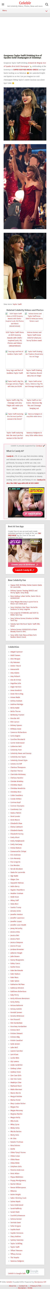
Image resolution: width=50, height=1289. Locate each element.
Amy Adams (14, 673)
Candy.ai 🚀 (40, 446)
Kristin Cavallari (16, 1040)
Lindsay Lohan (15, 1068)
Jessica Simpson (16, 942)
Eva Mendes (15, 865)
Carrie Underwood (17, 743)
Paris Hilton (14, 1173)
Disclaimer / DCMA (25, 1288)
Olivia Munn (14, 1159)
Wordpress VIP (40, 1282)
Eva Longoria (15, 862)
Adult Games (15, 655)
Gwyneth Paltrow (17, 883)
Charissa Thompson (17, 767)
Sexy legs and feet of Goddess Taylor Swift (14, 371)
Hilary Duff (14, 900)
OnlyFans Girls (16, 1166)
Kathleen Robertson (18, 991)
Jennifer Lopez (16, 921)
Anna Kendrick (16, 690)
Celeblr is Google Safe (17, 1273)
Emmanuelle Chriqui (18, 851)
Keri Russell (15, 1019)
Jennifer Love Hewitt (18, 925)
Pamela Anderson (17, 1170)
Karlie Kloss (15, 967)
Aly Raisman (15, 662)
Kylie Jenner (15, 1044)
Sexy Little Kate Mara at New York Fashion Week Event (23, 636)
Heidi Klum (14, 897)
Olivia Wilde (15, 1163)
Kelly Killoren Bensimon (19, 998)
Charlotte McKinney (18, 774)
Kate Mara (14, 977)
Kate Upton (14, 981)
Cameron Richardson (18, 732)
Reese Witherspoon (18, 1188)
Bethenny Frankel (17, 715)
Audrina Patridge (16, 704)
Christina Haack (16, 785)
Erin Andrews (15, 855)
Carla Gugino (15, 736)
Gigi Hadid (14, 876)
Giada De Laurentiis (17, 872)
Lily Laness (14, 1061)
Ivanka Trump (15, 907)
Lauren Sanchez (16, 1051)
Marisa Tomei (15, 1100)
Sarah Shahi (14, 1212)
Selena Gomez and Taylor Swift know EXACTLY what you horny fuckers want (34, 336)
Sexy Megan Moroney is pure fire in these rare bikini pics (24, 603)
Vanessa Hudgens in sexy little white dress (34, 434)
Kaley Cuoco (15, 963)
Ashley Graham (16, 701)
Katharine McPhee (17, 984)
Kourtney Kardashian (18, 1026)
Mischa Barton (15, 1131)
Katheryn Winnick (17, 988)
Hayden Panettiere (17, 890)
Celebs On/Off (16, 764)
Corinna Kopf (15, 802)
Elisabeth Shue (16, 823)
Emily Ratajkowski (17, 841)
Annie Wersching (16, 694)
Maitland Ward (15, 1086)
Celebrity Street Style (18, 760)
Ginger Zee (14, 879)
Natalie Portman (16, 1142)
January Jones (15, 911)
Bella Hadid (14, 708)
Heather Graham (16, 893)
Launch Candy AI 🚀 (25, 570)
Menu (4, 10)
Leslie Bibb (14, 1058)
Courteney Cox (16, 809)
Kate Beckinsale (16, 970)
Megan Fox (14, 1107)
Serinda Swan (15, 1223)
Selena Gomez (16, 1219)
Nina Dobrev (15, 1145)
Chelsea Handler (16, 778)
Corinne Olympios (17, 806)
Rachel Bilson (15, 1184)
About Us (12, 1286)
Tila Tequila (14, 1258)
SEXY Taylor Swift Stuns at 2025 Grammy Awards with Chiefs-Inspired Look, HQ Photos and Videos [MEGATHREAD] (15, 339)
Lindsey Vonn (15, 1072)
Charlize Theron (16, 771)
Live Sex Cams (15, 1079)
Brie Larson (14, 722)
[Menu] (3, 4)
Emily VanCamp (16, 844)
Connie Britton (15, 799)
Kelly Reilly (15, 1002)
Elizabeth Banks (16, 830)
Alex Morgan (15, 659)
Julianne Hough (16, 953)
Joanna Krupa (15, 946)
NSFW (12, 1149)
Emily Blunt (14, 837)
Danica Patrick (15, 813)
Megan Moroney (16, 1110)
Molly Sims (14, 1135)
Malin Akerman (16, 1089)
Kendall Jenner (16, 1012)
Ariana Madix (15, 697)
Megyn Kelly (15, 1117)
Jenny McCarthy (16, 928)
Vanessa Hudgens (17, 1261)
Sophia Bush (15, 1230)
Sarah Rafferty (16, 1209)
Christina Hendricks (17, 788)
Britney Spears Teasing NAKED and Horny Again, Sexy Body (23, 592)
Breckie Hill (15, 718)
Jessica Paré (15, 939)
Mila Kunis (14, 1121)
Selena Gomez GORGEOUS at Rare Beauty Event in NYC (23, 631)
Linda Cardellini (16, 1065)
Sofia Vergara (15, 1226)
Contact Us (23, 1286)
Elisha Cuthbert (16, 827)
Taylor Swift (17, 304)
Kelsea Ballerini (16, 1005)
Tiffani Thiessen (16, 1251)
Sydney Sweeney (16, 1240)
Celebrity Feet (15, 750)
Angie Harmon (15, 687)
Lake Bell (14, 1047)
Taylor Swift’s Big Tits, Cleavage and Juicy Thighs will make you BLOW (14, 404)
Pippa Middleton (16, 1177)
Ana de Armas (15, 680)
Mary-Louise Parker (18, 1103)
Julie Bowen (15, 956)
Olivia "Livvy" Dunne (18, 1152)
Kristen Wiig (15, 1037)
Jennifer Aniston (16, 914)
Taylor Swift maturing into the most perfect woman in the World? (14, 435)
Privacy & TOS (35, 1286)
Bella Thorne (15, 711)
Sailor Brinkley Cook (18, 1198)
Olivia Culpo (15, 1156)
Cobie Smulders (16, 795)
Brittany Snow (15, 729)
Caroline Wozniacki (17, 739)
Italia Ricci (14, 904)
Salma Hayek (15, 1202)
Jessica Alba (15, 932)
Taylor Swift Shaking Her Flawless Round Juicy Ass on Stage (34, 373)
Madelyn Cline (15, 1082)
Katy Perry (14, 995)
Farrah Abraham (16, 869)
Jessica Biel (14, 935)
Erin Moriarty (15, 858)
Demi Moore (15, 820)
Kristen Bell (15, 1030)
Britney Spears (16, 725)
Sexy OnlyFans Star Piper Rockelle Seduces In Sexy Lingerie (24, 608)
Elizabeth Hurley (16, 834)
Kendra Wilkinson (17, 1016)
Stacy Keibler (15, 1237)
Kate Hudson (15, 974)
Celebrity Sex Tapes (18, 757)
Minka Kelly (15, 1128)
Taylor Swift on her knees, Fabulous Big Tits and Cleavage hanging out (34, 404)
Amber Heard (15, 666)
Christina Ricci (15, 792)
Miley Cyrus (14, 1124)
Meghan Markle (16, 1114)
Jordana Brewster (17, 949)
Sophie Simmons (16, 1233)
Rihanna (13, 1191)
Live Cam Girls (15, 1075)
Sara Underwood (16, 1205)
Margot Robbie (16, 1096)
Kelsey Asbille (16, 1009)
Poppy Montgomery (18, 1181)
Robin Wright (15, 1195)
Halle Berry (14, 886)
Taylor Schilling (16, 1244)
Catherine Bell (16, 746)
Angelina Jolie (15, 683)
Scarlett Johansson (17, 1216)
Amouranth (14, 669)
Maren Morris (15, 1093)
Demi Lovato (15, 816)
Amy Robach (15, 676)
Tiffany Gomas (15, 1254)
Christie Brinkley (16, 781)
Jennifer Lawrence (17, 918)
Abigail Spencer (16, 652)
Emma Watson (15, 848)
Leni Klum (14, 1054)
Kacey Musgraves (17, 960)
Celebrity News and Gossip (20, 753)
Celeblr (25, 3)
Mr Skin (13, 1138)
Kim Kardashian (16, 1023)
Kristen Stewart (16, 1033)
